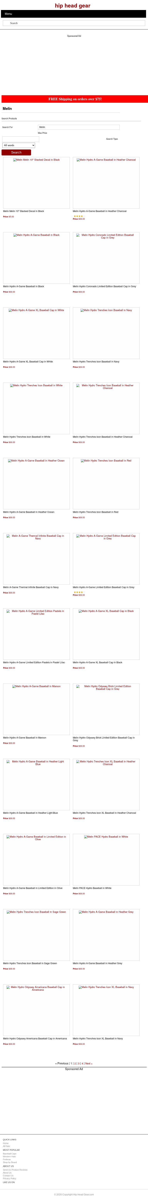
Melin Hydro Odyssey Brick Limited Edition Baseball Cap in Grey (104, 739)
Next (87, 1063)
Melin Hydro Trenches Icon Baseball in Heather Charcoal (103, 436)
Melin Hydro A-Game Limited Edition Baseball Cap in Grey (103, 587)
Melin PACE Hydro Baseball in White (92, 888)
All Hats (6, 1146)
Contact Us (8, 1175)
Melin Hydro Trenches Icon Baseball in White (26, 436)
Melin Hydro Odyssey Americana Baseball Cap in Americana (35, 1038)
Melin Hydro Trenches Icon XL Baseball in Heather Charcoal (104, 812)
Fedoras (7, 1159)
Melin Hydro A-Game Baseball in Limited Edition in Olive (32, 888)
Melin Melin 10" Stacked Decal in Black (23, 211)
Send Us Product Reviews (15, 1170)
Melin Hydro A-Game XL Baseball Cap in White (28, 361)
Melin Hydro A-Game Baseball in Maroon (24, 737)
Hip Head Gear (72, 5)
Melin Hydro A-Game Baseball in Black (23, 286)
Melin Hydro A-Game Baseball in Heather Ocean (28, 512)
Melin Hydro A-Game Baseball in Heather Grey (97, 963)
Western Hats (9, 1156)
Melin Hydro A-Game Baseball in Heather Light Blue (30, 812)
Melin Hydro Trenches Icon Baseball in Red (95, 512)
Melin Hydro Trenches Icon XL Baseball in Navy (98, 1038)
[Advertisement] (74, 64)
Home (5, 1143)
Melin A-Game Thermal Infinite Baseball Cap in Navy (31, 587)
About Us (7, 1173)
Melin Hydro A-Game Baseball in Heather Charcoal (100, 211)
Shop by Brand (10, 1162)
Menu (8, 13)
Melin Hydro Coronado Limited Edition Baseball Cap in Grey (104, 286)
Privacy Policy (9, 1178)
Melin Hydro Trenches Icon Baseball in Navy (96, 361)
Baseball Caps (9, 1153)
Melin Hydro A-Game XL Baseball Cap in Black (97, 662)
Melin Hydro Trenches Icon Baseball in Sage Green (30, 963)
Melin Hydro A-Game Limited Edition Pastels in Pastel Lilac (34, 662)
